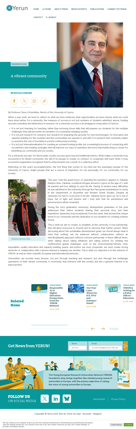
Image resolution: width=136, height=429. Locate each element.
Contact (38, 17)
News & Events (79, 9)
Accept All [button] (128, 424)
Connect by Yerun (116, 9)
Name (74, 344)
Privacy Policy (118, 399)
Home (36, 9)
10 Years (46, 9)
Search (52, 17)
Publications (97, 9)
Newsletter (99, 399)
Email (94, 344)
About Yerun (61, 9)
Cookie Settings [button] (116, 424)
